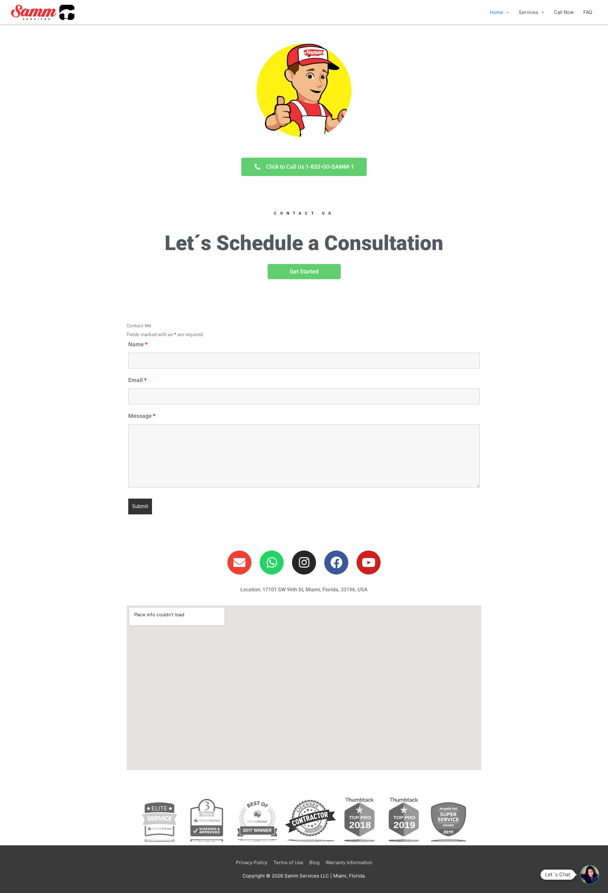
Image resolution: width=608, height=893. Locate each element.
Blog (314, 862)
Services (528, 12)
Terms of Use (288, 862)
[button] (589, 874)
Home (496, 12)
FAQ (587, 12)
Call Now (564, 12)
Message (141, 415)
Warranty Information (349, 862)
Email (137, 380)
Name (138, 344)
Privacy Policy (251, 862)
